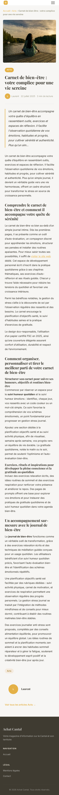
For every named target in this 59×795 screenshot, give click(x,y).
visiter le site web (41, 256)
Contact (7, 776)
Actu (14, 11)
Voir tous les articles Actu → (20, 704)
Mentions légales (11, 770)
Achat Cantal (12, 729)
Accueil (6, 11)
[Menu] (53, 2)
